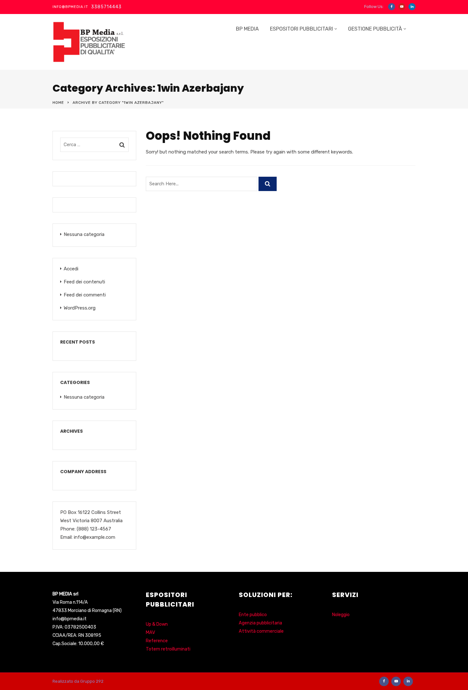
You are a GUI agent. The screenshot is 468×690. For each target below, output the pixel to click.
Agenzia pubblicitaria (260, 623)
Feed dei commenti (85, 295)
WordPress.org (80, 308)
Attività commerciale (261, 631)
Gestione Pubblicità (375, 29)
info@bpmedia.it (70, 619)
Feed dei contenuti (84, 282)
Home (58, 102)
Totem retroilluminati (168, 649)
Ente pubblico (253, 614)
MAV (150, 632)
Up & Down (157, 624)
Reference (157, 641)
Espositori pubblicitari (301, 29)
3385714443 (106, 7)
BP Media (247, 29)
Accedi (71, 269)
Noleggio (341, 614)
